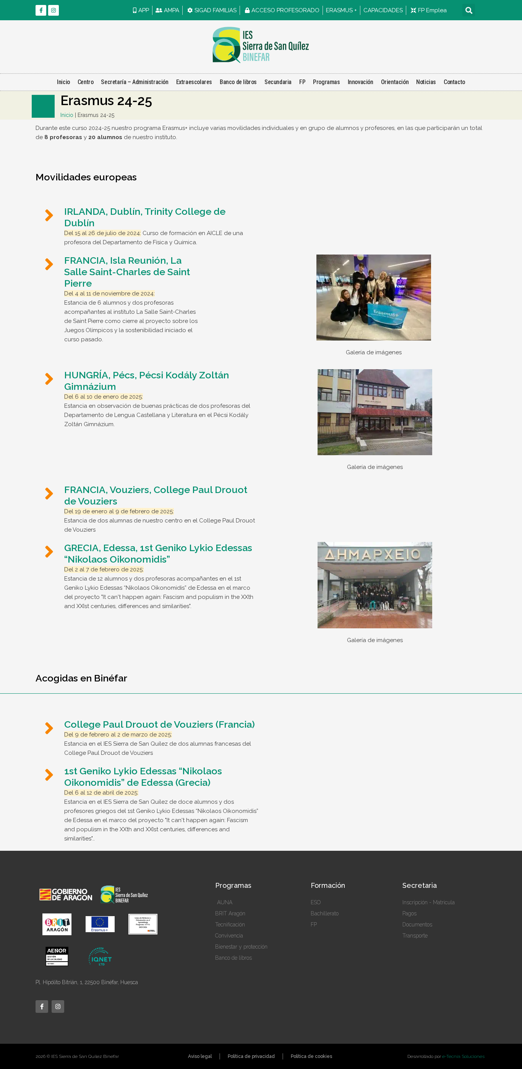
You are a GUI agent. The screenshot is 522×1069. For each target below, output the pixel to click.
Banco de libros (238, 82)
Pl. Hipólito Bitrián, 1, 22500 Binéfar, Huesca (87, 982)
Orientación (395, 82)
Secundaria (278, 82)
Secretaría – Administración (134, 82)
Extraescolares (194, 82)
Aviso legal (200, 1056)
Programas (326, 82)
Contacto (454, 82)
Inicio (63, 82)
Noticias (426, 82)
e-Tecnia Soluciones (463, 1056)
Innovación (360, 82)
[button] (468, 10)
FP (302, 82)
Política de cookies (311, 1056)
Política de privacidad (251, 1056)
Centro (86, 82)
